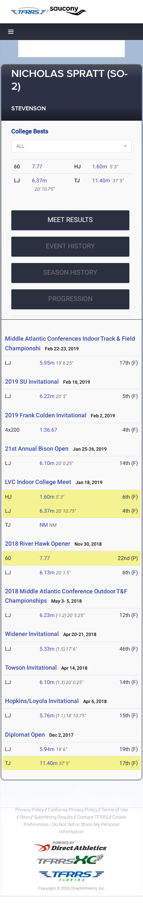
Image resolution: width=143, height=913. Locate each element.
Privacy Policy (29, 809)
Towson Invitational (31, 667)
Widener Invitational (32, 633)
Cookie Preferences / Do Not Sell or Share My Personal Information (75, 824)
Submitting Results (53, 817)
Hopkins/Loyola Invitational (42, 700)
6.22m (47, 396)
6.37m (39, 180)
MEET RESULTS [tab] (70, 220)
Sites (25, 817)
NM (44, 525)
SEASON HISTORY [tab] (70, 272)
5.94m (47, 749)
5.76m (47, 715)
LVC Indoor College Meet (38, 481)
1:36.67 (48, 430)
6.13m (47, 572)
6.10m (47, 463)
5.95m (47, 363)
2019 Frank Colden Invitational (45, 415)
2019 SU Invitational (32, 381)
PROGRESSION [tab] (70, 299)
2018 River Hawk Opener (37, 543)
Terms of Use (114, 809)
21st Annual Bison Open (37, 448)
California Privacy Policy (72, 809)
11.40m (101, 180)
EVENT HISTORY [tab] (70, 246)
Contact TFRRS (93, 817)
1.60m (99, 166)
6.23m (47, 615)
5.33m (47, 649)
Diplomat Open (25, 734)
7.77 (37, 166)
